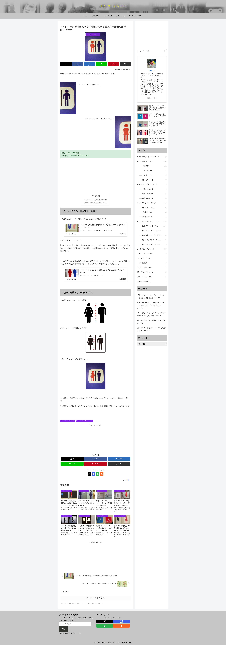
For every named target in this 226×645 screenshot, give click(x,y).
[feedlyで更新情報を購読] (97, 474)
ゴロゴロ (151, 71)
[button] (125, 64)
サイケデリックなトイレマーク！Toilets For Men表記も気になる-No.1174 (151, 314)
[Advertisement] (95, 178)
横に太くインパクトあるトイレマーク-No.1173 (151, 321)
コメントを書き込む (96, 598)
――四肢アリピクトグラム (68, 421)
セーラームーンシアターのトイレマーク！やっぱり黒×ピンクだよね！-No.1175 (150, 305)
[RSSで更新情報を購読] (101, 474)
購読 (63, 629)
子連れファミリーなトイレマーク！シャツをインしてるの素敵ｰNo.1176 (151, 296)
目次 (93, 196)
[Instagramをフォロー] (93, 474)
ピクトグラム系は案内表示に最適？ (96, 200)
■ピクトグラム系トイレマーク (85, 421)
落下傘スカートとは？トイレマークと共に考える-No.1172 (151, 329)
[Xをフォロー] (89, 474)
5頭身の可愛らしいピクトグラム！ (96, 202)
